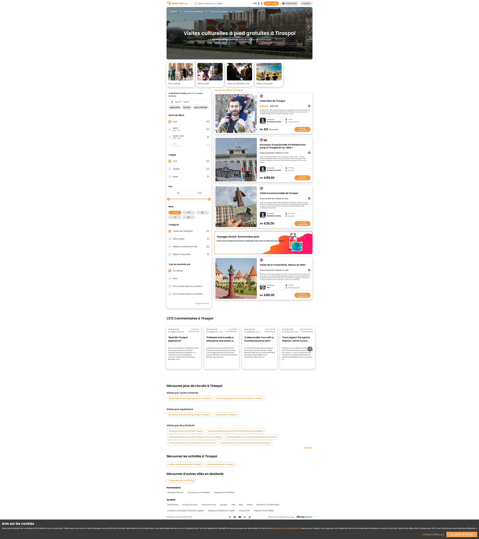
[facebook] (234, 517)
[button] (181, 74)
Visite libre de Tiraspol (272, 101)
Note (175, 278)
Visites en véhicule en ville (191, 246)
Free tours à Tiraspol (219, 11)
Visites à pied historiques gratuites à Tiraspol (190, 398)
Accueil (173, 11)
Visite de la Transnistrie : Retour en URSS (282, 265)
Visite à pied (191, 239)
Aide (233, 504)
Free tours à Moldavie (193, 11)
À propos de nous (189, 504)
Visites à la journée (191, 254)
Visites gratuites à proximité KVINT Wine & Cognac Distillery (235, 431)
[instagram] (229, 517)
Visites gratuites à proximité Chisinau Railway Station (245, 443)
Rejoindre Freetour (175, 492)
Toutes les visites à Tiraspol (228, 90)
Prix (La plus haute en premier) (188, 286)
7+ (175, 217)
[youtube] (239, 517)
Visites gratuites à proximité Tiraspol (186, 431)
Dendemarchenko (274, 122)
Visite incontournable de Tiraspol (279, 193)
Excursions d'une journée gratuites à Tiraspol (189, 414)
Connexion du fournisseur (198, 492)
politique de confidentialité (286, 528)
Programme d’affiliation (224, 492)
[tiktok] (249, 517)
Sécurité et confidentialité (267, 504)
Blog (241, 504)
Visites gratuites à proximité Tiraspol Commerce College (195, 437)
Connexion (306, 3)
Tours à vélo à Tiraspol (225, 414)
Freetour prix (244, 510)
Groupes (223, 504)
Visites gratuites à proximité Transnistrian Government (251, 437)
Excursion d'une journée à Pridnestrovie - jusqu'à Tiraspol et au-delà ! (283, 146)
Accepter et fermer (461, 534)
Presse (249, 504)
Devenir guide (271, 3)
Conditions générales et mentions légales (186, 510)
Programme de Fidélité (264, 510)
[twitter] (244, 517)
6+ (189, 217)
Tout (175, 212)
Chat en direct (291, 3)
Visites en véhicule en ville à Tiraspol (185, 464)
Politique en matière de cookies (221, 510)
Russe (191, 176)
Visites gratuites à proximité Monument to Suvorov (192, 443)
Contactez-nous (208, 504)
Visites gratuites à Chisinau (181, 480)
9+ (189, 212)
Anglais (191, 169)
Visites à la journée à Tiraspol (220, 464)
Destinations (173, 504)
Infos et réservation (302, 129)
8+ (203, 212)
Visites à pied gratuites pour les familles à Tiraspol (239, 398)
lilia (268, 287)
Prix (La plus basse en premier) (188, 294)
